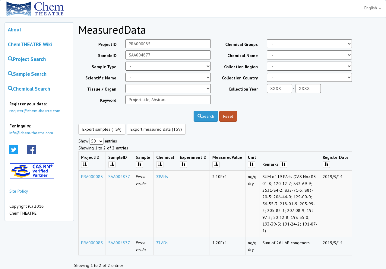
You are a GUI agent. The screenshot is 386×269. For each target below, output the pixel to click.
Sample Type (104, 66)
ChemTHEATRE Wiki (30, 44)
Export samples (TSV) (102, 129)
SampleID (107, 55)
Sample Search (29, 74)
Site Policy (18, 191)
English (371, 8)
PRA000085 (92, 176)
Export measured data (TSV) (156, 129)
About (14, 29)
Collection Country (240, 78)
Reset (228, 116)
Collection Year (243, 89)
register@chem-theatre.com (34, 111)
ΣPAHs (162, 176)
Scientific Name (100, 78)
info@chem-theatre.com (31, 133)
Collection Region (241, 66)
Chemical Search (31, 88)
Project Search (29, 59)
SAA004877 (119, 176)
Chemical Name (242, 55)
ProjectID (107, 44)
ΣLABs (162, 242)
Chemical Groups (241, 44)
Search (208, 116)
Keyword (108, 100)
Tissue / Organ (101, 89)
